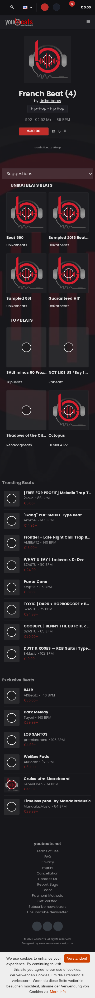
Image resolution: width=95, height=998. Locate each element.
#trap (57, 147)
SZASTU (30, 565)
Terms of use (48, 851)
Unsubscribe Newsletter (47, 912)
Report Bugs (47, 884)
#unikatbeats (43, 147)
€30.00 (33, 131)
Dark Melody (36, 712)
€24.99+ (31, 570)
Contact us (47, 879)
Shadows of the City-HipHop (34, 436)
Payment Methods (47, 895)
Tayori (29, 717)
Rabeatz (56, 382)
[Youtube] (58, 926)
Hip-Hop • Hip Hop (47, 109)
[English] (25, 7)
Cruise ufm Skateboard (47, 779)
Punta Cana (36, 582)
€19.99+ (30, 659)
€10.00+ (30, 592)
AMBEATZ (31, 542)
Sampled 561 (18, 298)
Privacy (47, 862)
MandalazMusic (37, 806)
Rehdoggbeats (19, 445)
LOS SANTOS (36, 734)
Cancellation (47, 873)
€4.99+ (30, 745)
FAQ (47, 857)
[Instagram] (37, 926)
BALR (28, 690)
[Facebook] (47, 926)
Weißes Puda (37, 757)
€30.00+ (31, 637)
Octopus (57, 436)
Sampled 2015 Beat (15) (71, 238)
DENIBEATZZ (58, 445)
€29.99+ (31, 722)
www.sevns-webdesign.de (56, 943)
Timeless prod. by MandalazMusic (57, 801)
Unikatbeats (50, 101)
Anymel (30, 520)
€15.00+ (30, 548)
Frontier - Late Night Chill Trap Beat (59, 537)
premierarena (36, 740)
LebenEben (33, 784)
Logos (47, 890)
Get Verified (47, 901)
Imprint (47, 868)
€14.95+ (30, 525)
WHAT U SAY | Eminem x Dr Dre (54, 560)
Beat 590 (14, 238)
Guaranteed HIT (64, 298)
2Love (29, 498)
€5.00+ (30, 503)
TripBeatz (14, 382)
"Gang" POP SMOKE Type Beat (53, 515)
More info (58, 992)
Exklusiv (30, 653)
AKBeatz (31, 695)
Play (47, 59)
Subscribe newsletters (47, 907)
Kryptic (30, 587)
